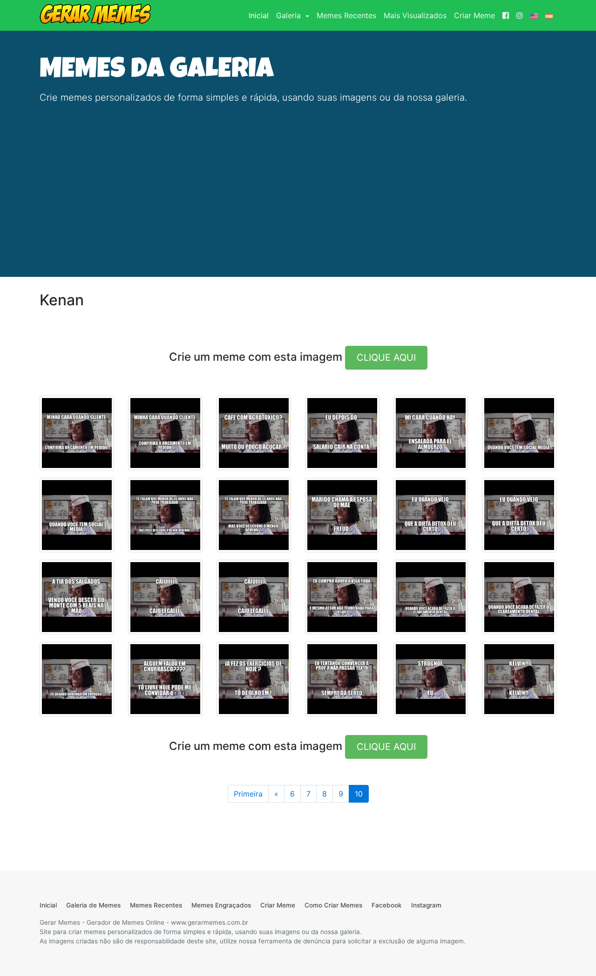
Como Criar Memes (333, 905)
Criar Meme (474, 15)
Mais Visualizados (415, 15)
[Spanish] (549, 15)
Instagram (426, 905)
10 (359, 793)
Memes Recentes (346, 15)
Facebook (387, 905)
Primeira (248, 793)
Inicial (260, 15)
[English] (534, 15)
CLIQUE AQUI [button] (386, 357)
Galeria (289, 15)
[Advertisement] (298, 177)
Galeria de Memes (93, 905)
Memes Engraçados (221, 905)
